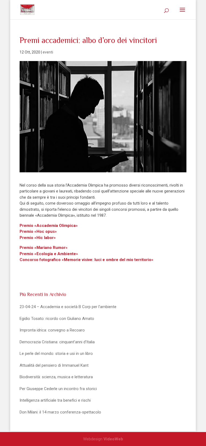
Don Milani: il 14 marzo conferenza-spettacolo (60, 412)
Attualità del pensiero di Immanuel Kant (54, 365)
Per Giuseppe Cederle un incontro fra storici (58, 388)
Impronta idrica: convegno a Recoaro (52, 330)
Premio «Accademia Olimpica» (49, 225)
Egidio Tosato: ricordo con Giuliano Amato (57, 318)
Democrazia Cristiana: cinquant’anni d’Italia (57, 342)
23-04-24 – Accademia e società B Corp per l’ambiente (68, 306)
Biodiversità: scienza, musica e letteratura (56, 376)
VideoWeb (113, 439)
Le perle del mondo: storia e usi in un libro (56, 353)
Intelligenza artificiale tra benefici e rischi (55, 400)
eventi (48, 52)
